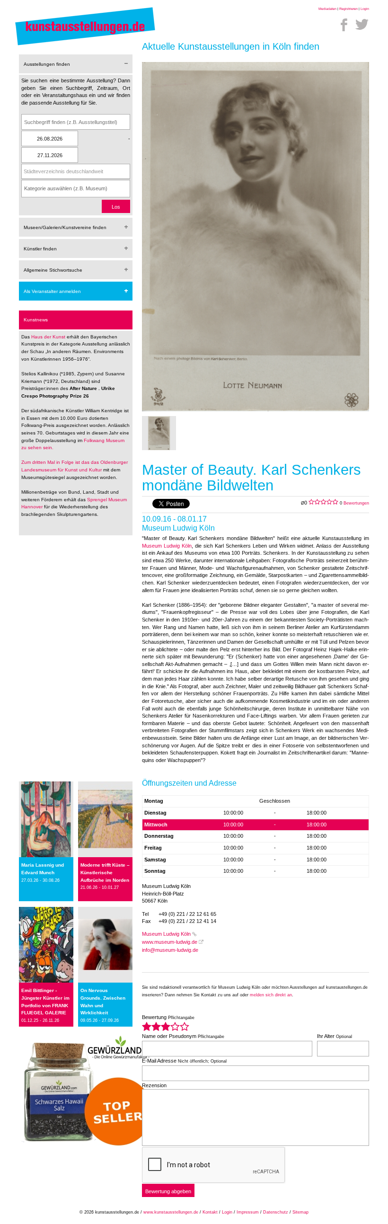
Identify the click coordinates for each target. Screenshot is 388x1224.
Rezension (154, 1085)
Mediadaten (327, 9)
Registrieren (348, 9)
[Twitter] (362, 24)
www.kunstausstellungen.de (170, 1212)
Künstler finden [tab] (40, 248)
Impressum (248, 1212)
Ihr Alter (334, 1036)
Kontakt (210, 1212)
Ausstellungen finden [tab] (47, 64)
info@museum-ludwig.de (170, 950)
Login (365, 9)
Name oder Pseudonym (183, 1036)
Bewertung (168, 1017)
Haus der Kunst (49, 336)
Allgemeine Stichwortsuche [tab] (53, 270)
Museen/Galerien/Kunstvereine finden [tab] (65, 227)
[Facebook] (344, 24)
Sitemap (300, 1212)
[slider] (165, 1026)
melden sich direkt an (271, 995)
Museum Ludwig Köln (167, 546)
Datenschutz (275, 1212)
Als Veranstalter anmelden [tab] (52, 291)
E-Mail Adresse (184, 1061)
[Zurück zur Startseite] (85, 45)
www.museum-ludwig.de (169, 942)
